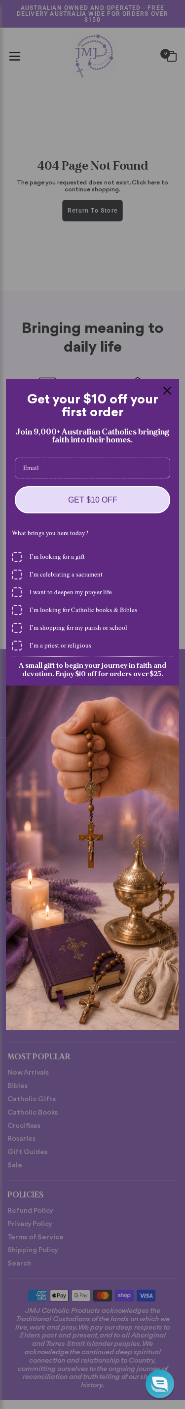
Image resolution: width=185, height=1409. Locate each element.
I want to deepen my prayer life (71, 591)
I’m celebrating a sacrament (66, 574)
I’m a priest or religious (60, 645)
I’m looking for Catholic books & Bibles (83, 609)
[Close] (167, 390)
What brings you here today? (50, 532)
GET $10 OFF (92, 500)
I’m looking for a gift (57, 556)
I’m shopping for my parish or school (78, 627)
